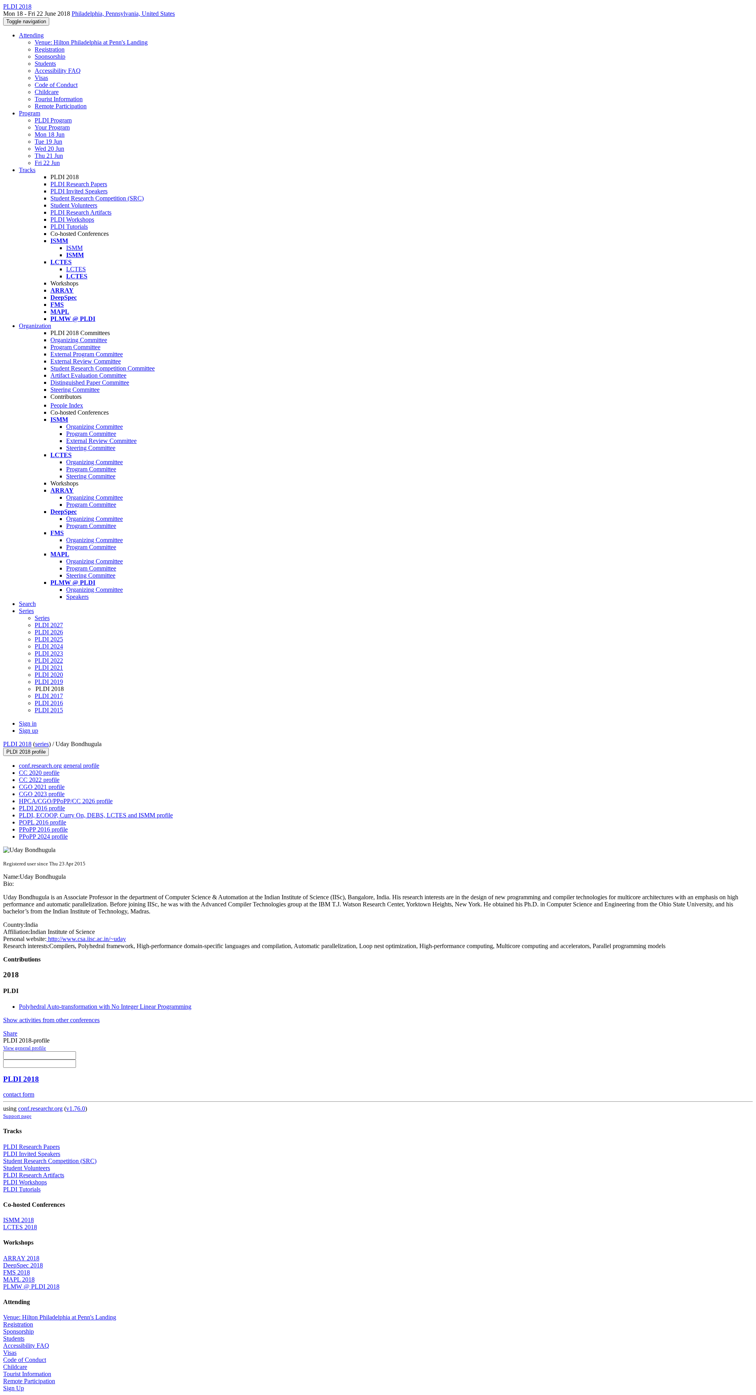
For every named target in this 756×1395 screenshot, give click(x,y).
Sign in (28, 723)
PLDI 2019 (49, 681)
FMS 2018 (16, 1272)
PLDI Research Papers (78, 184)
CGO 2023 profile (42, 794)
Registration (50, 49)
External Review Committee (85, 361)
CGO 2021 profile (42, 787)
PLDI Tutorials (69, 226)
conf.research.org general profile (59, 765)
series (42, 744)
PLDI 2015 (49, 710)
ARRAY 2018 (21, 1258)
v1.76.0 (75, 1108)
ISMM (74, 248)
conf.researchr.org (40, 1108)
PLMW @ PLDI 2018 (31, 1286)
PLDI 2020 (49, 674)
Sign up (28, 730)
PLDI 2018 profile (26, 752)
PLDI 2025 (49, 639)
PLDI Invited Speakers (78, 191)
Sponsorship (50, 56)
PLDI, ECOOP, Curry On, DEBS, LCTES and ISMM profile (96, 815)
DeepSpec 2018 (23, 1265)
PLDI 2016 (49, 703)
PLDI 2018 (17, 744)
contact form (18, 1094)
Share (10, 1033)
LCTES (76, 269)
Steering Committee (75, 389)
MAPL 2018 (19, 1279)
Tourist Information (59, 99)
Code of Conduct (56, 85)
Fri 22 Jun (47, 162)
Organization (35, 325)
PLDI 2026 (49, 632)
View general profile (24, 1048)
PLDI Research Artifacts (80, 212)
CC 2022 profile (39, 779)
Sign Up (13, 1388)
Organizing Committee (78, 340)
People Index (66, 405)
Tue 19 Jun (48, 141)
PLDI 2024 (49, 646)
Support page (17, 1116)
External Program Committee (86, 354)
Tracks (27, 170)
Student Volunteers (73, 205)
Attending (31, 35)
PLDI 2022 (49, 660)
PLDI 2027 (49, 625)
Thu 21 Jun (49, 155)
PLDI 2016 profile (42, 808)
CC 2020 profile (39, 772)
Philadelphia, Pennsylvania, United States (123, 13)
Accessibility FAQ (58, 70)
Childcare (47, 92)
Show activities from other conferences (51, 1020)
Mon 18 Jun (50, 134)
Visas (41, 77)
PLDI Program (53, 120)
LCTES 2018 (20, 1227)
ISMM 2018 (18, 1220)
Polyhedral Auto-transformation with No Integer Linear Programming (105, 1006)
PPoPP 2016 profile (43, 829)
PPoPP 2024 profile (43, 836)
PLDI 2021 (49, 667)
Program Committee (75, 347)
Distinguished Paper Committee (89, 382)
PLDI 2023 (49, 653)
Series (42, 618)
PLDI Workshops (72, 219)
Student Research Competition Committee (102, 368)
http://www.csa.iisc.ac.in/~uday (86, 939)
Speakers (77, 596)
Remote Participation (61, 106)
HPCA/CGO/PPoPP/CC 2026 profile (66, 801)
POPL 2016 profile (42, 822)
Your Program (52, 127)
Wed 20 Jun (49, 148)
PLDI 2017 (49, 696)
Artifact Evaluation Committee (88, 375)
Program (29, 113)
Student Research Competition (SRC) (97, 198)
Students (45, 63)
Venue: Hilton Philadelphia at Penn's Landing (91, 42)
